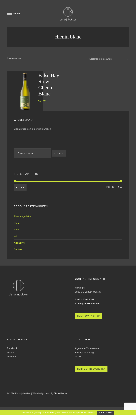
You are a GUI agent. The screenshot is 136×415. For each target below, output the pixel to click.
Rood (17, 223)
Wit (15, 236)
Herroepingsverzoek (91, 369)
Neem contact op (88, 316)
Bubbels (18, 249)
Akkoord (105, 413)
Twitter (10, 352)
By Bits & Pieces (58, 393)
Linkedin (11, 356)
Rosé (16, 229)
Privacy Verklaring (84, 352)
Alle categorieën (22, 216)
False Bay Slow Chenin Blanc (48, 84)
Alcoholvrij (19, 242)
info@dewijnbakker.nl (89, 303)
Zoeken (59, 153)
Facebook (12, 348)
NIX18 (78, 356)
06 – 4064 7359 (85, 299)
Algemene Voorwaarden (87, 348)
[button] (48, 112)
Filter (20, 187)
